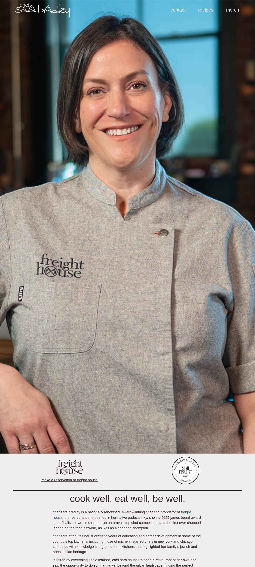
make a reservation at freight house (69, 480)
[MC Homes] (43, 10)
